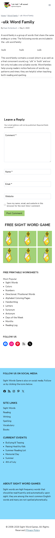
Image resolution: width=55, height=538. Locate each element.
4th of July (11, 461)
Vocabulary (8, 425)
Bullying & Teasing (15, 442)
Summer (10, 458)
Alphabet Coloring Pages (18, 298)
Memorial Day (12, 454)
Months (9, 321)
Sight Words (12, 282)
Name (9, 171)
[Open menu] (49, 5)
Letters (9, 305)
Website (9, 196)
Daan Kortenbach (10, 28)
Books (6, 429)
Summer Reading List (16, 450)
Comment (10, 135)
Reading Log (11, 325)
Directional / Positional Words (20, 294)
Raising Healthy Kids (15, 446)
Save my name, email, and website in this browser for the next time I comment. (25, 204)
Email (8, 184)
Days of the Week (14, 317)
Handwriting (12, 302)
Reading (7, 412)
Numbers (10, 290)
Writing (7, 416)
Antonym (10, 313)
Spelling (7, 421)
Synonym (10, 309)
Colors (9, 286)
